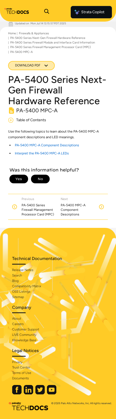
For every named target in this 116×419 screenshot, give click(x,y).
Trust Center (21, 367)
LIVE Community (24, 335)
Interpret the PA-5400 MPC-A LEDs (42, 153)
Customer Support (25, 329)
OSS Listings (21, 291)
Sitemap (18, 297)
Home (12, 33)
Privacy (17, 362)
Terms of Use (21, 373)
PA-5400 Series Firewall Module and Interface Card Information (52, 42)
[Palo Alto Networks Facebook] (17, 393)
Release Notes (22, 270)
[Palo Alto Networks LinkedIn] (29, 393)
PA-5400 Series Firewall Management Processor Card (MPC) (50, 47)
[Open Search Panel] (47, 12)
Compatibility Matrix (26, 286)
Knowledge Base (24, 340)
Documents (20, 378)
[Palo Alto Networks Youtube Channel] (51, 393)
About (16, 318)
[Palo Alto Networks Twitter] (40, 393)
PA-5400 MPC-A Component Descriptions (47, 145)
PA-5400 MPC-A (21, 52)
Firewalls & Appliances (34, 33)
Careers (18, 324)
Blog (15, 281)
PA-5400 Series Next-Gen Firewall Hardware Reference (47, 38)
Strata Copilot (92, 12)
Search (17, 275)
